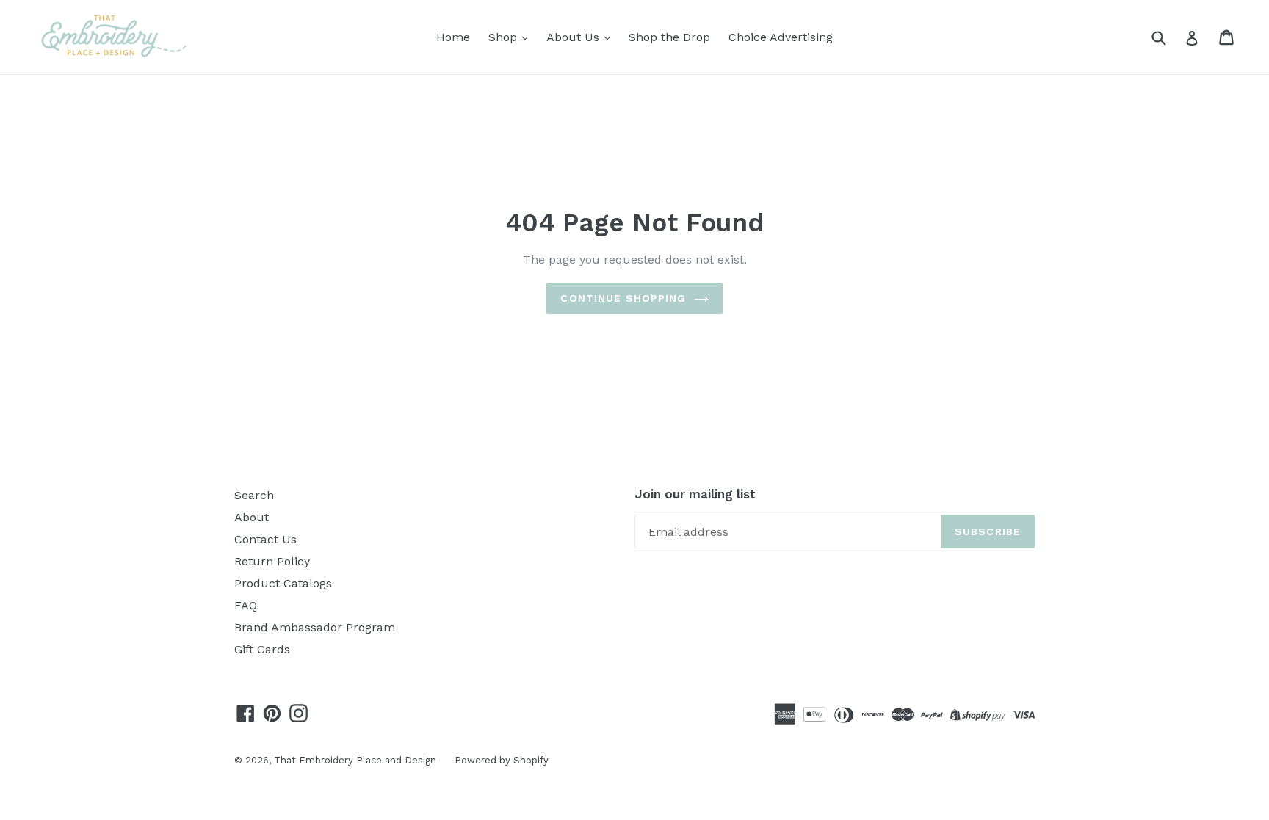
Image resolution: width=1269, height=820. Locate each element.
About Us (574, 37)
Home (453, 37)
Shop (504, 37)
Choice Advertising (780, 37)
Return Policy (272, 561)
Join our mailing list (695, 494)
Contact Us (265, 539)
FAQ (245, 605)
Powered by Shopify (502, 760)
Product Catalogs (283, 583)
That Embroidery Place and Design (355, 760)
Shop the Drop (669, 37)
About (251, 517)
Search (254, 495)
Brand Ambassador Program (314, 627)
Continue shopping (623, 298)
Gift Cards (262, 649)
